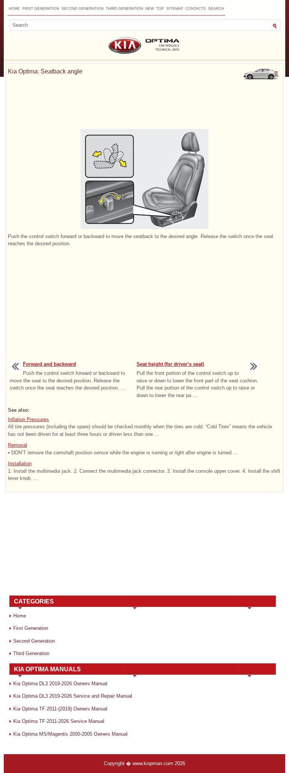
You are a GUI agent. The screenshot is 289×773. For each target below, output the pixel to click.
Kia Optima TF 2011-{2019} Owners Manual (60, 709)
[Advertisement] (144, 104)
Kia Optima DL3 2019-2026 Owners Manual (60, 683)
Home (14, 8)
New (149, 8)
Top (160, 8)
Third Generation (124, 8)
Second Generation (82, 8)
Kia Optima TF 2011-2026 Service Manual (58, 721)
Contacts (196, 8)
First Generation (40, 8)
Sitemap (174, 8)
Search (216, 8)
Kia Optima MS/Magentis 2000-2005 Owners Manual (70, 734)
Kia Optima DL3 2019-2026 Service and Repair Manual (72, 696)
